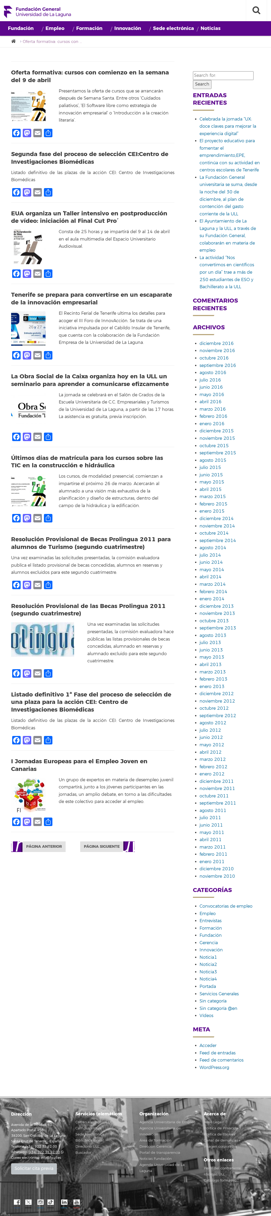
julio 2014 (210, 555)
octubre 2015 (214, 446)
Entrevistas (211, 921)
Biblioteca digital (89, 1140)
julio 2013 (210, 642)
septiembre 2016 (218, 365)
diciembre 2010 (217, 869)
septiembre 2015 (218, 453)
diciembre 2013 (217, 606)
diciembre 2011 (217, 781)
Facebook (16, 1202)
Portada (208, 986)
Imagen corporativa (220, 1146)
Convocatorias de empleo (226, 906)
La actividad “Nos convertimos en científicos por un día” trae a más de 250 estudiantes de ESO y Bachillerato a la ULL (227, 272)
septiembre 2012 (218, 715)
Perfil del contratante (222, 1168)
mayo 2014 (212, 570)
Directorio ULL (87, 1146)
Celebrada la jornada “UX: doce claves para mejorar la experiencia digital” (228, 126)
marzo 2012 (213, 759)
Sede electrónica (173, 28)
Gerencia (209, 943)
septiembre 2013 (218, 628)
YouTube (76, 1202)
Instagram (40, 1202)
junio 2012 (211, 737)
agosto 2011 (213, 810)
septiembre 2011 (218, 803)
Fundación (21, 28)
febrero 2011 (213, 854)
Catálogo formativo (220, 1180)
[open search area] (256, 10)
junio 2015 (211, 475)
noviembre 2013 (217, 613)
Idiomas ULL (214, 1174)
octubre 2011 (214, 796)
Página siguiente (102, 846)
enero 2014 (212, 599)
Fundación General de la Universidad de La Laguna (37, 12)
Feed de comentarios (221, 1060)
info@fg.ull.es (51, 1158)
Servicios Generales (219, 994)
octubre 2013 (214, 621)
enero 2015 (212, 511)
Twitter (28, 1202)
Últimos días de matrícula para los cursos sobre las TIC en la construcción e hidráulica (87, 461)
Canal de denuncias (221, 1140)
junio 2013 (211, 650)
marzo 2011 (213, 847)
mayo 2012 (212, 745)
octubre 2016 (214, 358)
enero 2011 (212, 861)
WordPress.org (214, 1067)
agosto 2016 (213, 372)
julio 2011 (210, 817)
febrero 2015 (213, 504)
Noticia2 (208, 964)
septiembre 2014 (218, 540)
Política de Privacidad (222, 1128)
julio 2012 (210, 730)
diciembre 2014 (217, 518)
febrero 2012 (213, 767)
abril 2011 (211, 839)
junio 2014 (211, 562)
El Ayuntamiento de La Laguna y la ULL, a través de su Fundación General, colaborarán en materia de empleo (228, 236)
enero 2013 (212, 686)
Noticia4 (208, 979)
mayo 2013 (212, 657)
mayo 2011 (212, 832)
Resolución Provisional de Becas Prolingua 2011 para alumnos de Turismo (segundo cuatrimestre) (91, 543)
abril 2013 (211, 664)
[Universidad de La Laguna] (15, 41)
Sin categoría (213, 1001)
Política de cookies (219, 1134)
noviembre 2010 (217, 876)
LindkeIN (64, 1202)
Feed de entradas (218, 1053)
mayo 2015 (212, 482)
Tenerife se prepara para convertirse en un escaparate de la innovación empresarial (91, 298)
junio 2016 (211, 387)
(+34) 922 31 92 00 (44, 1152)
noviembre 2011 (217, 788)
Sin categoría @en (218, 1008)
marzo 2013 (213, 672)
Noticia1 (208, 957)
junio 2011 (211, 825)
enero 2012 (212, 774)
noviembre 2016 (217, 350)
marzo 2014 (213, 584)
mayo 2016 (212, 394)
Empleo (55, 28)
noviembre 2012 (217, 701)
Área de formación (155, 1140)
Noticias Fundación (155, 1159)
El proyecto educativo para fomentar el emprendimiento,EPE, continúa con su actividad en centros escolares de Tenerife (230, 155)
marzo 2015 (213, 496)
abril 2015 (211, 489)
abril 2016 (211, 402)
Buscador (83, 1153)
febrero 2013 (213, 679)
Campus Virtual (88, 1128)
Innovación (127, 28)
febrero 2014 (213, 591)
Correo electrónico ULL (94, 1122)
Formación (89, 28)
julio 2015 (210, 467)
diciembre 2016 (217, 343)
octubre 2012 (214, 708)
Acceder (208, 1045)
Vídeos (206, 1015)
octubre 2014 (214, 533)
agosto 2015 (213, 460)
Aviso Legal (213, 1122)
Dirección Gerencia (155, 1146)
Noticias (210, 28)
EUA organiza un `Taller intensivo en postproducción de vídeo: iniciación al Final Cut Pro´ (89, 217)
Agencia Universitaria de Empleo (167, 1122)
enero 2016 (212, 424)
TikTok (52, 1202)
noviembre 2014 (217, 526)
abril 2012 (211, 752)
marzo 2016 (213, 409)
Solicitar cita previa (34, 1168)
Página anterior (44, 846)
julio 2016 (210, 380)
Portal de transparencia (159, 1153)
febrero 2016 (213, 416)
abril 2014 (211, 577)
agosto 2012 (213, 723)
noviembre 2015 (217, 438)
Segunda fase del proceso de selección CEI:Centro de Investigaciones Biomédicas (89, 158)
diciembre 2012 (217, 693)
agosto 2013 (213, 635)
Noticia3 (208, 972)
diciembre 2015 (217, 431)
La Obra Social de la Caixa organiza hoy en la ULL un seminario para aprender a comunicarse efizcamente (90, 380)
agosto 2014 (213, 548)
